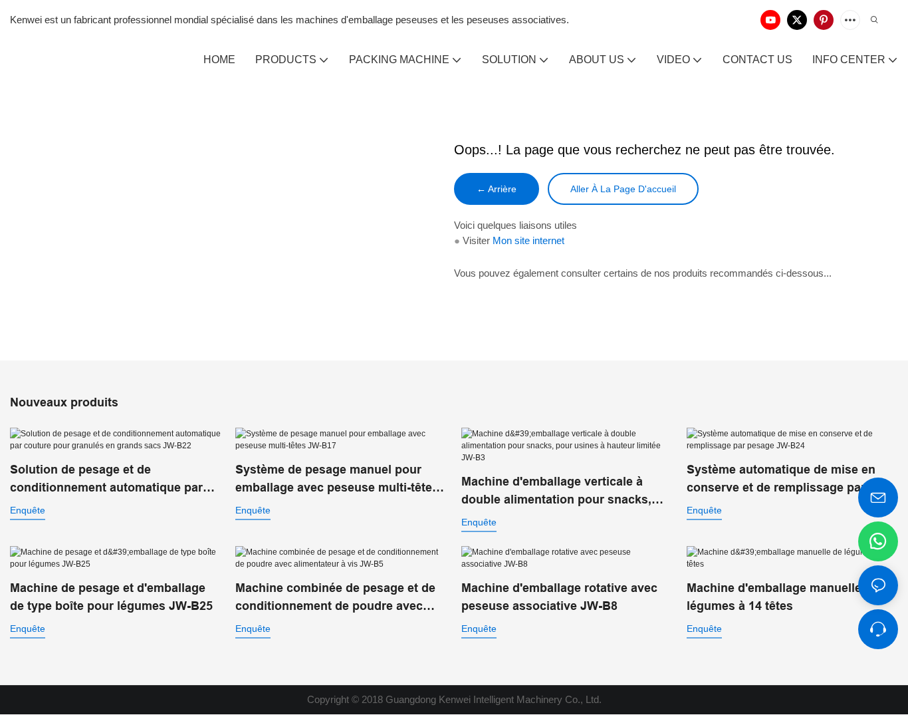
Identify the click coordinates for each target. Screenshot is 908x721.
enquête (27, 510)
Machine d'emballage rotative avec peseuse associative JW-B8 (559, 597)
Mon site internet (528, 240)
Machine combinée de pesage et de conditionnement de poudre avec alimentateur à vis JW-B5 (335, 598)
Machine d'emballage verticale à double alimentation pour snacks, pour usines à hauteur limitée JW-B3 (564, 492)
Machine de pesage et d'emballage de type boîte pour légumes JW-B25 (111, 597)
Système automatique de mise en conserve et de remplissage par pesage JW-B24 (781, 480)
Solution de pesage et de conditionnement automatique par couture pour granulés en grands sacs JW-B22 (106, 480)
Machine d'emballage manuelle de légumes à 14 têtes (783, 597)
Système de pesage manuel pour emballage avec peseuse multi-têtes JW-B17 (337, 480)
